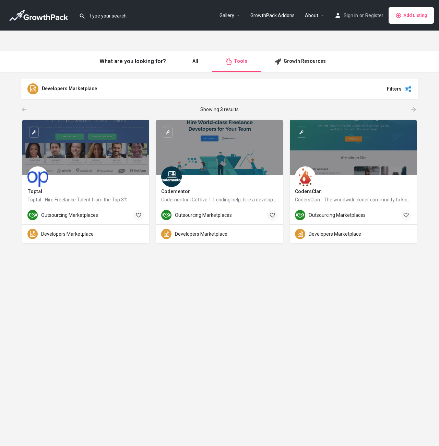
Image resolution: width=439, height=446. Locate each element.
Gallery (227, 15)
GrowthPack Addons (272, 15)
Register (374, 15)
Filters (394, 89)
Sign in (351, 15)
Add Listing (415, 15)
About (311, 15)
